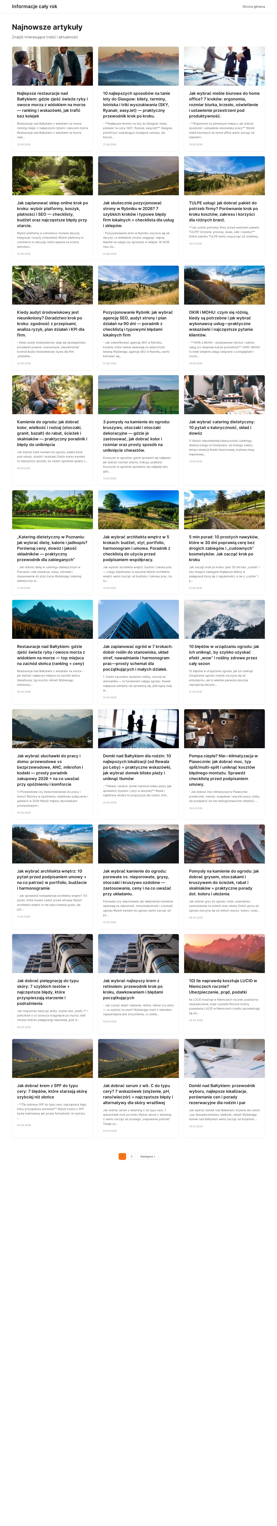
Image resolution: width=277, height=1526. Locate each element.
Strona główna (254, 6)
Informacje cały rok (34, 6)
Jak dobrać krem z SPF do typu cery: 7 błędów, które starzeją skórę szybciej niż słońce (52, 1091)
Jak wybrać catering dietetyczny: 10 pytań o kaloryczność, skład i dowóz (222, 427)
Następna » (147, 1156)
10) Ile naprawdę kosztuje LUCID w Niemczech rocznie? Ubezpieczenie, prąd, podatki (223, 986)
